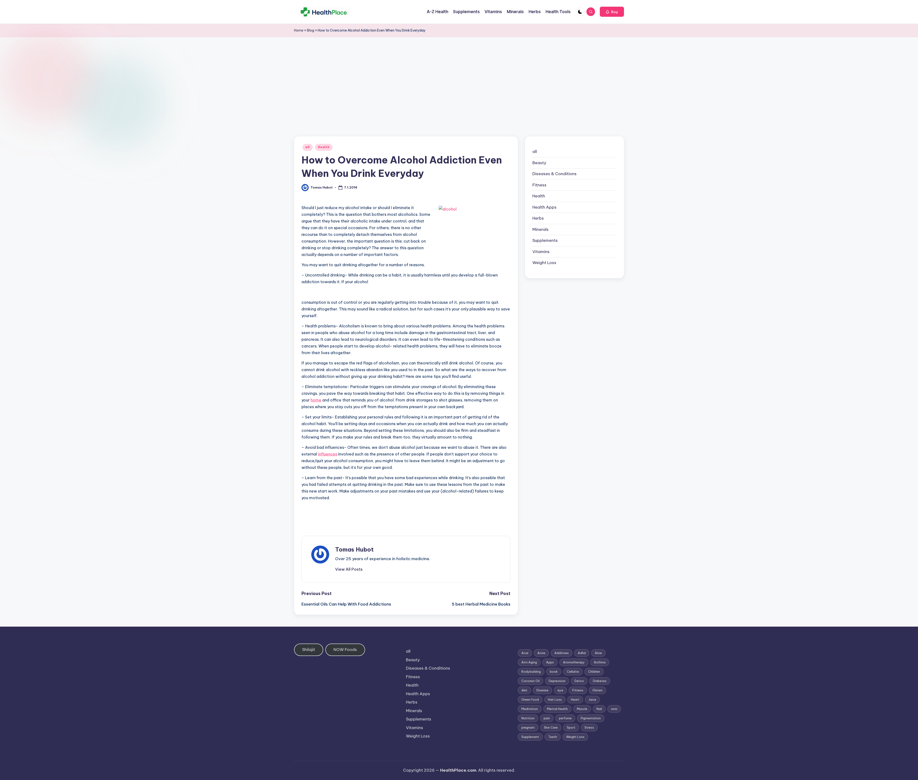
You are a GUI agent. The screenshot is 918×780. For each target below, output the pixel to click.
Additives (561, 653)
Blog (310, 30)
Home (298, 30)
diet (524, 690)
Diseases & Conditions (554, 173)
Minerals (540, 229)
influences (327, 454)
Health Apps (544, 207)
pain (547, 718)
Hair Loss (555, 699)
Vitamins (541, 251)
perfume (565, 718)
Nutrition (528, 718)
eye (560, 690)
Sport (571, 727)
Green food (530, 699)
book (554, 671)
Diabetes (600, 681)
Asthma (600, 662)
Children (594, 671)
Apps (550, 662)
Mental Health (557, 709)
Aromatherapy (574, 662)
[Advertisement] (459, 72)
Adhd (582, 653)
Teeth (552, 737)
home (316, 400)
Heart (575, 699)
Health (323, 147)
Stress (589, 727)
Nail (599, 709)
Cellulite (573, 671)
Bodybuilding (531, 671)
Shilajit (308, 649)
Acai (524, 653)
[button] (612, 12)
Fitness (539, 185)
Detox (579, 681)
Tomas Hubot (354, 549)
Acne (541, 653)
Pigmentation (591, 718)
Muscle (582, 709)
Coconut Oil (530, 681)
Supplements (545, 240)
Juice (592, 699)
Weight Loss (544, 262)
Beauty (539, 162)
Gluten (597, 690)
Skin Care (551, 727)
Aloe (598, 653)
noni (614, 709)
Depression (557, 681)
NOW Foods (345, 649)
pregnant (528, 727)
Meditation (529, 709)
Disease (542, 690)
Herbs (538, 218)
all (307, 147)
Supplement (530, 737)
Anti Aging (529, 662)
